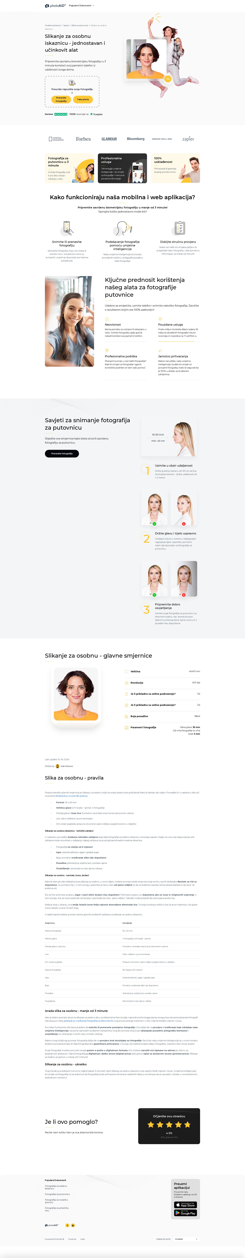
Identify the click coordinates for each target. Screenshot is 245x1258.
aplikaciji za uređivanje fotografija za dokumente (88, 1021)
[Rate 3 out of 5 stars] (169, 1124)
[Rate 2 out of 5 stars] (160, 1124)
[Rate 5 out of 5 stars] (187, 1124)
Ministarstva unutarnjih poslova (71, 796)
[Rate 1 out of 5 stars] (150, 1124)
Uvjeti (82, 1239)
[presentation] (122, 623)
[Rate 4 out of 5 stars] (178, 1124)
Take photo (83, 99)
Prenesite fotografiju (61, 99)
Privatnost (72, 1239)
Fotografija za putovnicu (57, 1194)
